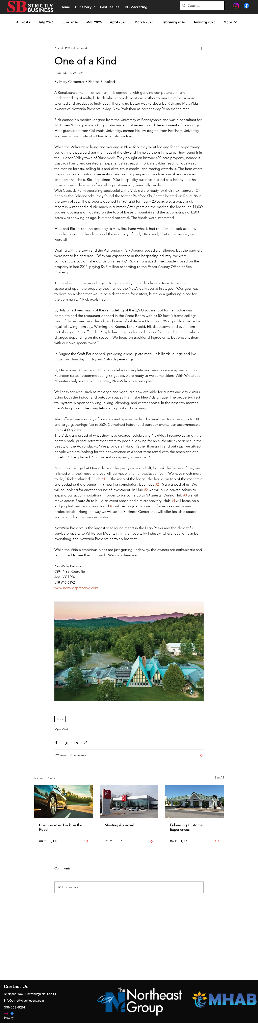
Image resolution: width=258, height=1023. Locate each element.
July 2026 (46, 22)
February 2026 (173, 22)
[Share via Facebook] (56, 743)
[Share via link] (86, 743)
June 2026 (70, 22)
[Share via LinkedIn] (76, 743)
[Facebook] (12, 1014)
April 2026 (118, 22)
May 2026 (94, 22)
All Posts (23, 22)
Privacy (9, 1018)
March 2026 (143, 22)
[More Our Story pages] (94, 7)
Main (60, 719)
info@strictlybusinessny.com (24, 1000)
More (228, 22)
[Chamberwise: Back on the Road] (63, 801)
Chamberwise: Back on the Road (60, 827)
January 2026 (204, 22)
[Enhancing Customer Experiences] (194, 801)
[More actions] (201, 48)
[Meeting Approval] (129, 801)
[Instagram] (6, 1014)
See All (219, 777)
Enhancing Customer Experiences (187, 827)
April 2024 (61, 729)
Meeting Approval (119, 825)
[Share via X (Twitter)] (66, 743)
